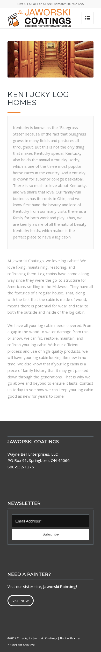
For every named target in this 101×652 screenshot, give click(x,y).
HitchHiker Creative (21, 645)
